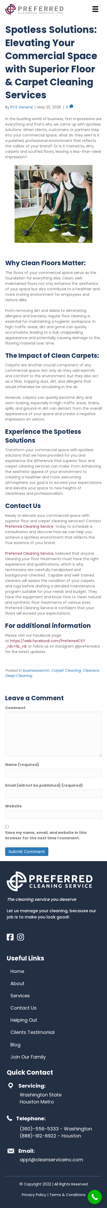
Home (17, 971)
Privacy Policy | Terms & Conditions (53, 1194)
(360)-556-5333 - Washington (56, 1128)
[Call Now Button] (95, 1197)
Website (13, 806)
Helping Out (23, 1020)
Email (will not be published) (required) (44, 785)
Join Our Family (28, 1057)
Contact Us (23, 1008)
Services (20, 995)
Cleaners (91, 670)
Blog (15, 1044)
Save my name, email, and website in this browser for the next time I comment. (45, 835)
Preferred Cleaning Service (29, 526)
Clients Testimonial (32, 1032)
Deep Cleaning (18, 675)
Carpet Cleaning (66, 670)
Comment (15, 707)
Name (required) (22, 764)
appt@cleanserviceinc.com (51, 1159)
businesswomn (36, 670)
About (17, 983)
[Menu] (95, 9)
